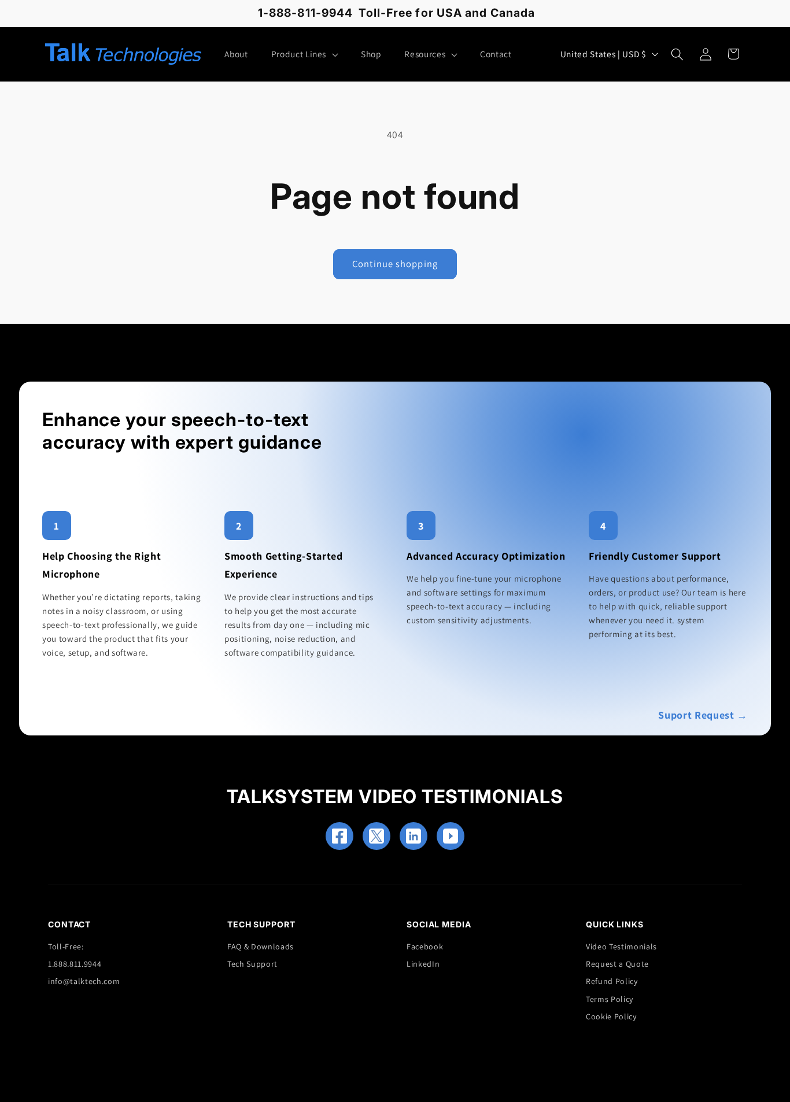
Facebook (425, 946)
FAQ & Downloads (260, 946)
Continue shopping (395, 263)
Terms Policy (609, 999)
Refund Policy (612, 981)
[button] (304, 54)
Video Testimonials (621, 946)
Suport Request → (703, 715)
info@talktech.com (84, 981)
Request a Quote (617, 964)
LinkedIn (423, 964)
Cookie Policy (611, 1016)
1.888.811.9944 (74, 964)
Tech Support (252, 964)
